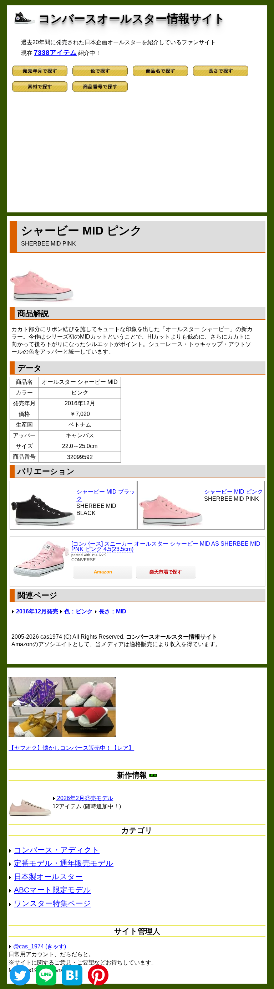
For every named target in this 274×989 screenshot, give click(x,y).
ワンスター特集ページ (52, 903)
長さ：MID (112, 611)
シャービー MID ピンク (233, 492)
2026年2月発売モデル (84, 798)
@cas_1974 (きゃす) (39, 946)
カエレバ (98, 555)
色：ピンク (78, 611)
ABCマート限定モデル (52, 890)
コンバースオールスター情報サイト (132, 18)
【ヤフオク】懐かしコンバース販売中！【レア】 (71, 748)
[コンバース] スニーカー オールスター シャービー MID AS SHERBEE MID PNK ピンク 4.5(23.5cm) (165, 546)
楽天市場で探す (165, 572)
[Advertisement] (137, 155)
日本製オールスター (48, 876)
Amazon (103, 572)
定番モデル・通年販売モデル (63, 863)
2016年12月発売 (37, 611)
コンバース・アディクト (57, 850)
